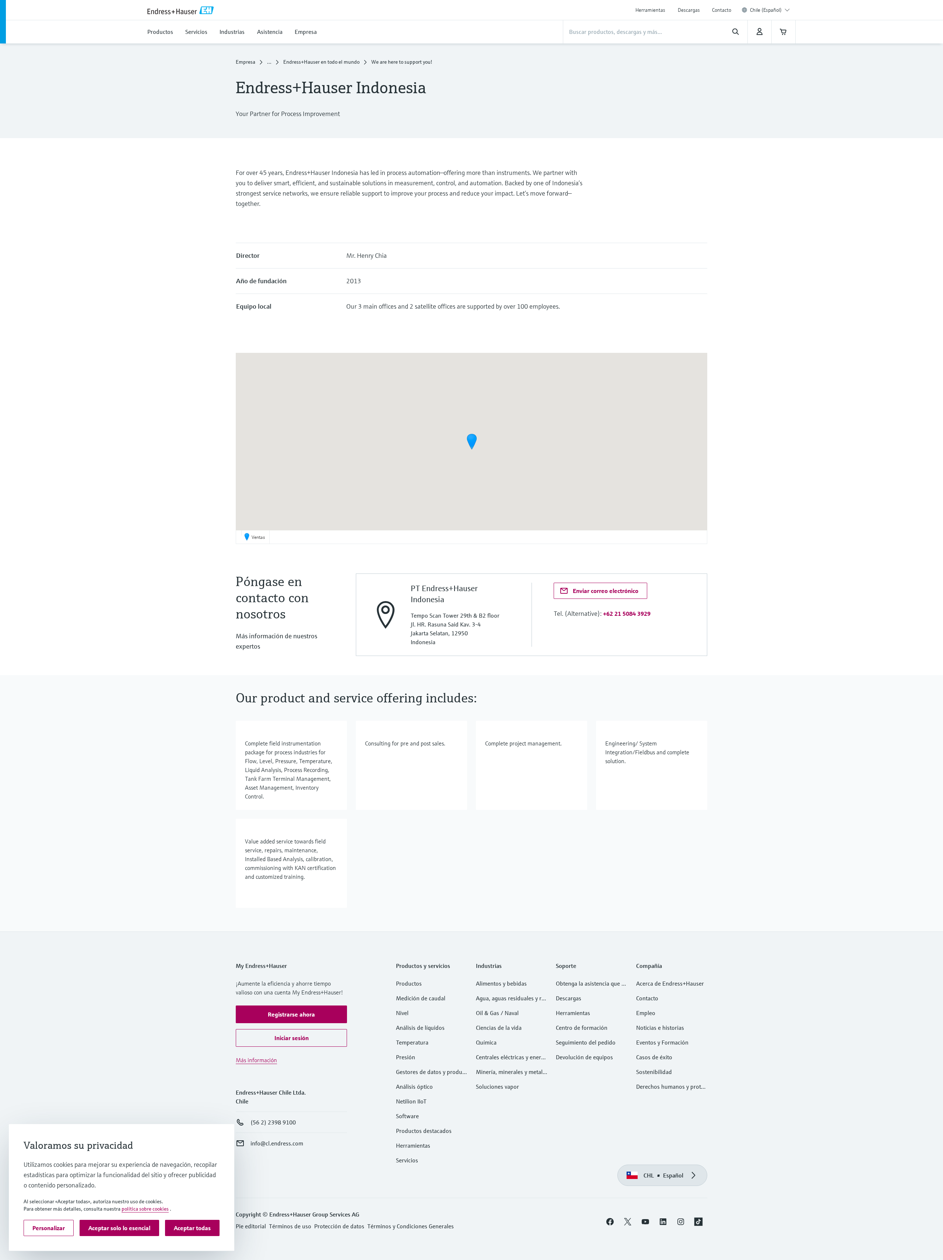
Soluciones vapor (497, 1086)
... (269, 62)
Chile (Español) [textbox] (766, 10)
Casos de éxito (654, 1057)
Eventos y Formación (662, 1042)
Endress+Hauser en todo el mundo (321, 62)
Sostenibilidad (654, 1071)
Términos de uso (290, 1226)
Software (407, 1116)
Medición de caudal (420, 998)
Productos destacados (424, 1130)
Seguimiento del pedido (586, 1042)
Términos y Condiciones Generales (410, 1226)
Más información (256, 1060)
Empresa (245, 62)
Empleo (645, 1013)
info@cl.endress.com (276, 1143)
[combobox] (770, 10)
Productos (409, 983)
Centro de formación (581, 1027)
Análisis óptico (414, 1086)
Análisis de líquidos (420, 1027)
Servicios (407, 1160)
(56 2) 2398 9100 (273, 1122)
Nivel (402, 1013)
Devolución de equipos (584, 1057)
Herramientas (650, 10)
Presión (405, 1057)
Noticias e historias (660, 1027)
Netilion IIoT (411, 1101)
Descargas (689, 10)
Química (486, 1042)
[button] (471, 442)
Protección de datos (339, 1226)
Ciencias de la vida (499, 1027)
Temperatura (412, 1042)
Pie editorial (251, 1226)
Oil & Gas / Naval (497, 1013)
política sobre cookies (145, 1208)
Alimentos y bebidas (501, 983)
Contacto (721, 10)
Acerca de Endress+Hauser (670, 983)
